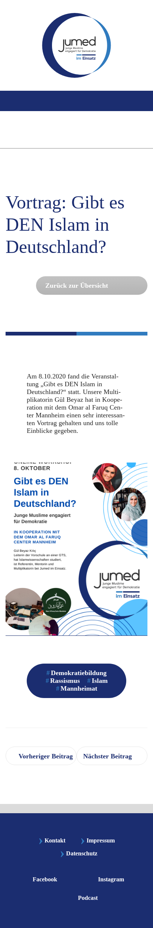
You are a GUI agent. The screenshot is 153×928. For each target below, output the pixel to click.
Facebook (45, 879)
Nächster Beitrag (107, 756)
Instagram (111, 879)
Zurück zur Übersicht (76, 285)
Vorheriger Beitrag (46, 756)
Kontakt (51, 840)
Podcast (88, 898)
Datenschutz (81, 853)
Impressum (97, 840)
